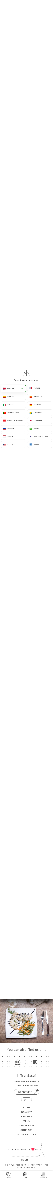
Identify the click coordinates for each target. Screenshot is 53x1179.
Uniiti (28, 1160)
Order (8, 1177)
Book (25, 1177)
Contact (26, 1130)
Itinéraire (43, 1177)
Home (26, 1107)
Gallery (26, 1112)
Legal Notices (26, 1134)
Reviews (26, 1116)
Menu (26, 1121)
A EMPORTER (26, 1125)
